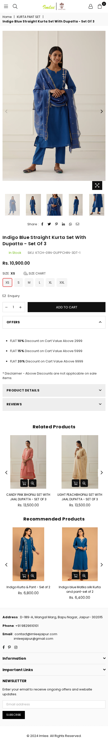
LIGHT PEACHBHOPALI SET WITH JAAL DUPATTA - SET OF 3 (50, 496)
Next (101, 111)
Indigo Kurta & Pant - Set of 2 (28, 587)
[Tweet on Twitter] (49, 224)
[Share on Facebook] (42, 224)
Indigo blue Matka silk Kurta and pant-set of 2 (80, 589)
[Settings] (90, 6)
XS (7, 282)
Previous (6, 111)
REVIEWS (14, 404)
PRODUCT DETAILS (23, 390)
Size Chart (37, 273)
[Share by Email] (78, 224)
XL (50, 282)
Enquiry (13, 296)
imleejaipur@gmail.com (33, 638)
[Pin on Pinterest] (57, 224)
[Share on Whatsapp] (71, 224)
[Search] (15, 6)
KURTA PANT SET (28, 17)
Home (7, 17)
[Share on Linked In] (64, 224)
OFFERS (13, 322)
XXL (62, 282)
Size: (24, 273)
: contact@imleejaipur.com (34, 634)
